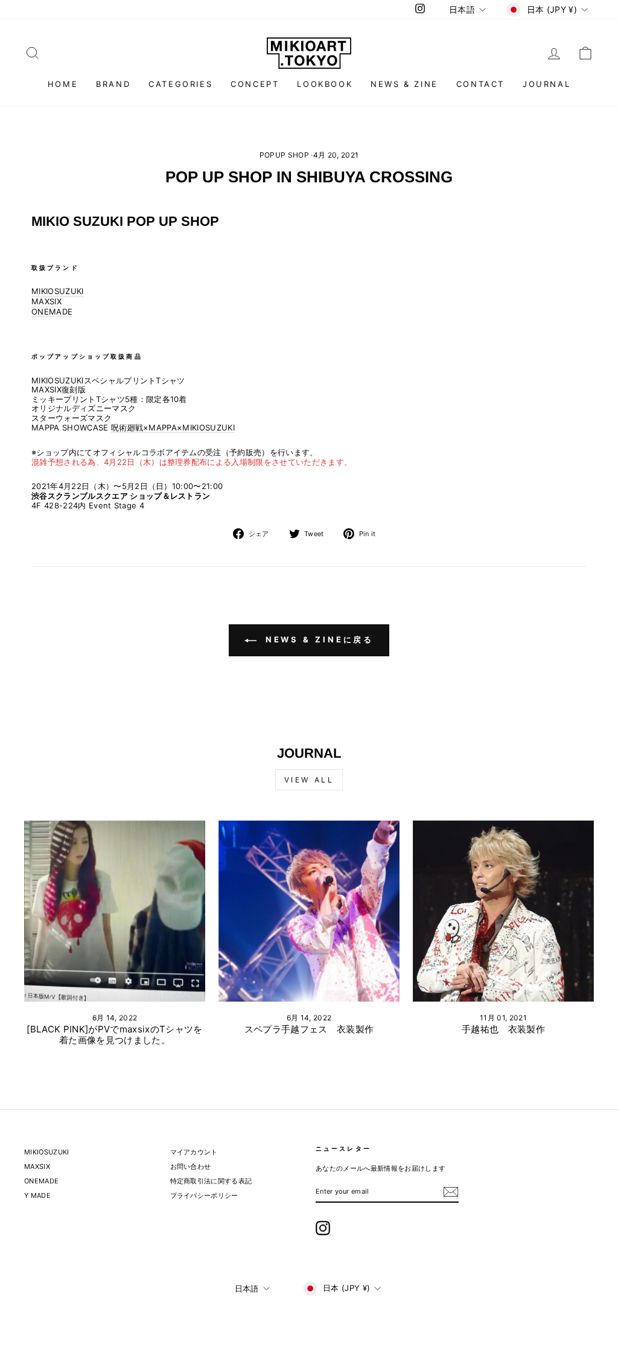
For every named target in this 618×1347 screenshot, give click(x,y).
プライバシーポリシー (204, 1195)
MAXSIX (46, 301)
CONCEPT (255, 84)
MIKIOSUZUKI (57, 291)
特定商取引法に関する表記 (211, 1181)
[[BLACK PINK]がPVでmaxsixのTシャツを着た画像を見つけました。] (114, 911)
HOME (63, 84)
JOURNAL (546, 84)
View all (309, 779)
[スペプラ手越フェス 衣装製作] (309, 911)
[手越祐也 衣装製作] (503, 911)
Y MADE (37, 1195)
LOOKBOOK (324, 84)
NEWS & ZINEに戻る (317, 639)
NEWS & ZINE (404, 84)
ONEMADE (51, 311)
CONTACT (480, 84)
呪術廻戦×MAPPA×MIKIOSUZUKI (173, 427)
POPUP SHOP (284, 154)
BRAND (113, 84)
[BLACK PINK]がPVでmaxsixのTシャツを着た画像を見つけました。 (114, 1034)
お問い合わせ (190, 1166)
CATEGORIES (180, 84)
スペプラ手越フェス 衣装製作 (309, 1029)
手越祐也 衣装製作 (503, 1029)
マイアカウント (194, 1152)
